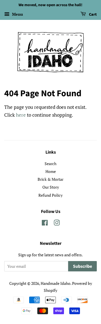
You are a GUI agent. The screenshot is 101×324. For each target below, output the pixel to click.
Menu (17, 14)
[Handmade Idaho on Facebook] (45, 223)
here (21, 115)
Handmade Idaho (55, 283)
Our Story (50, 187)
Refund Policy (50, 195)
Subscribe (82, 266)
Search (50, 163)
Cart (92, 14)
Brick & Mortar (50, 179)
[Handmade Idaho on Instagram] (57, 223)
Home (50, 171)
